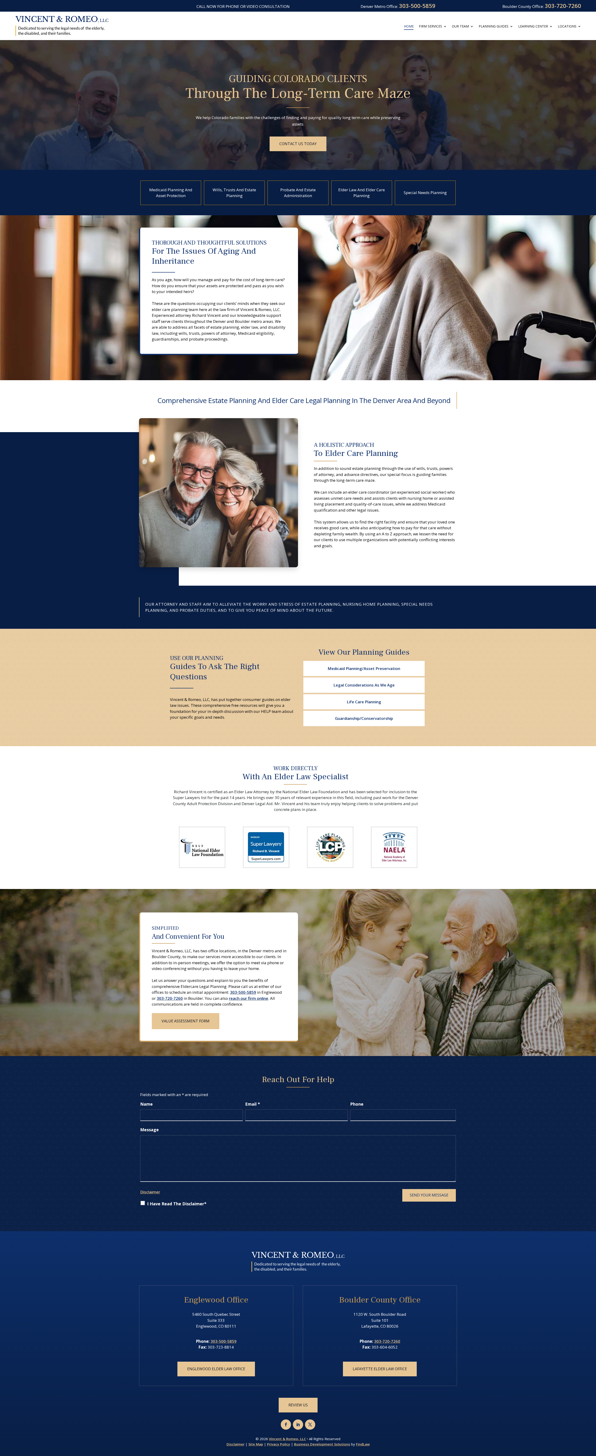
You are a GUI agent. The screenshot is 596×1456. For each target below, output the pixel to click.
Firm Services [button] (430, 26)
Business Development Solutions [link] (322, 1444)
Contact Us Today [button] (298, 143)
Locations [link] (567, 26)
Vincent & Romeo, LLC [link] (287, 1438)
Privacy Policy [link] (278, 1444)
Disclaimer (150, 1192)
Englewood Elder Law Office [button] (216, 1368)
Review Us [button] (298, 1405)
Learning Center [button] (533, 26)
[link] (62, 26)
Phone (356, 1104)
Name (146, 1104)
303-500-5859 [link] (417, 6)
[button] (286, 1424)
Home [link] (409, 26)
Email (252, 1104)
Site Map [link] (255, 1444)
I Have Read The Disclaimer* (177, 1203)
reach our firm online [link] (248, 997)
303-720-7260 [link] (563, 6)
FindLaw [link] (363, 1444)
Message (149, 1129)
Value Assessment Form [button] (186, 1020)
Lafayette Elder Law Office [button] (380, 1368)
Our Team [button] (460, 26)
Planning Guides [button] (493, 26)
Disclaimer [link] (235, 1444)
